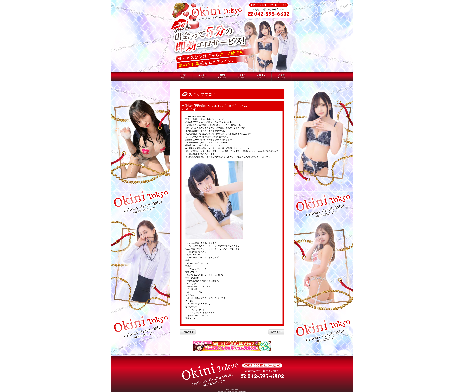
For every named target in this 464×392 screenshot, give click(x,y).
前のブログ (189, 332)
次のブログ (275, 332)
